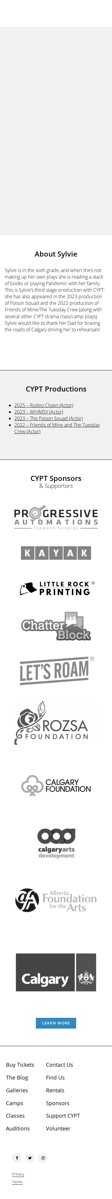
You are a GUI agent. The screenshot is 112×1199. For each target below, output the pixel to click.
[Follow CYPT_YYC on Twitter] (30, 1158)
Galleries (17, 1090)
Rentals (55, 1090)
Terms (17, 1181)
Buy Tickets (20, 1064)
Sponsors (58, 1103)
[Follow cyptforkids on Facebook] (17, 1158)
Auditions (18, 1128)
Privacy (18, 1174)
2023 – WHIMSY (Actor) (38, 412)
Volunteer (58, 1128)
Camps (14, 1103)
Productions (56, 149)
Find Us (55, 1077)
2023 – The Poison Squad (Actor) (48, 418)
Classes (15, 1115)
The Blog (17, 1077)
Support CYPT (63, 1115)
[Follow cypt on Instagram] (43, 1158)
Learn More (56, 1023)
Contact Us (59, 1064)
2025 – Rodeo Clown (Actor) (43, 405)
